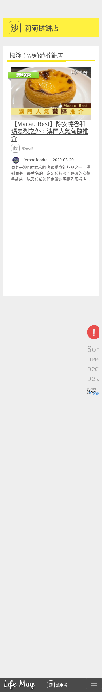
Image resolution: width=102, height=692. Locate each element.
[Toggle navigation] (94, 683)
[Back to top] (91, 669)
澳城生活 (58, 685)
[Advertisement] (51, 242)
